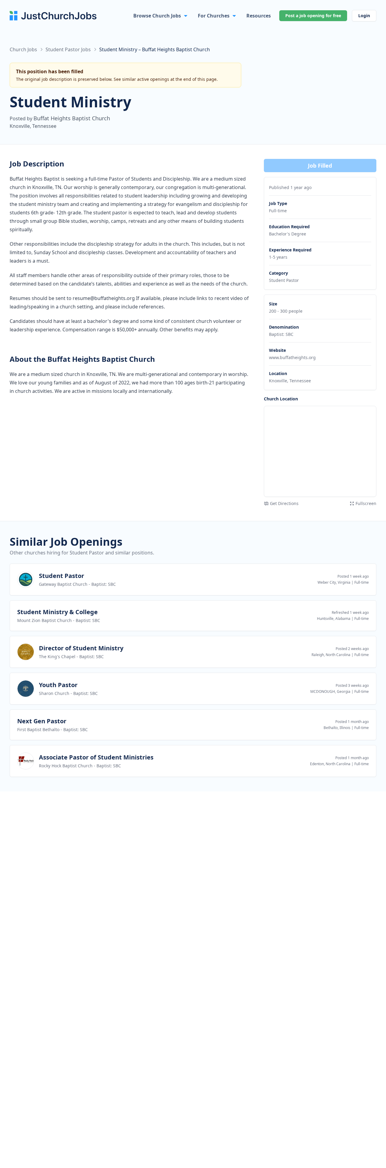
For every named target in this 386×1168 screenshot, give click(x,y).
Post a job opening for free (313, 15)
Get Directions (284, 503)
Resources (258, 15)
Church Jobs (23, 49)
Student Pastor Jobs (68, 49)
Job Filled (320, 165)
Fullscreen (366, 503)
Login (364, 15)
